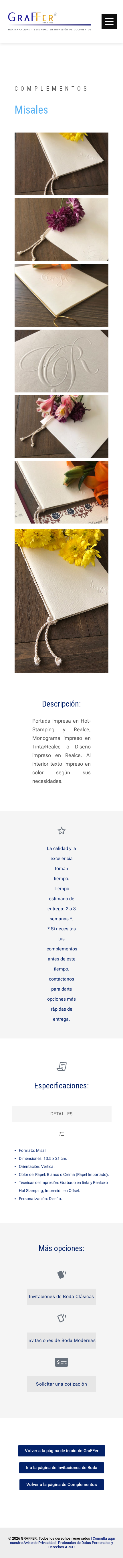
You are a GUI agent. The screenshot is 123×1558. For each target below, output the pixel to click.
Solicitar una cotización (61, 1384)
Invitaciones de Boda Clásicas (61, 1296)
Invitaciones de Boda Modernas (61, 1340)
